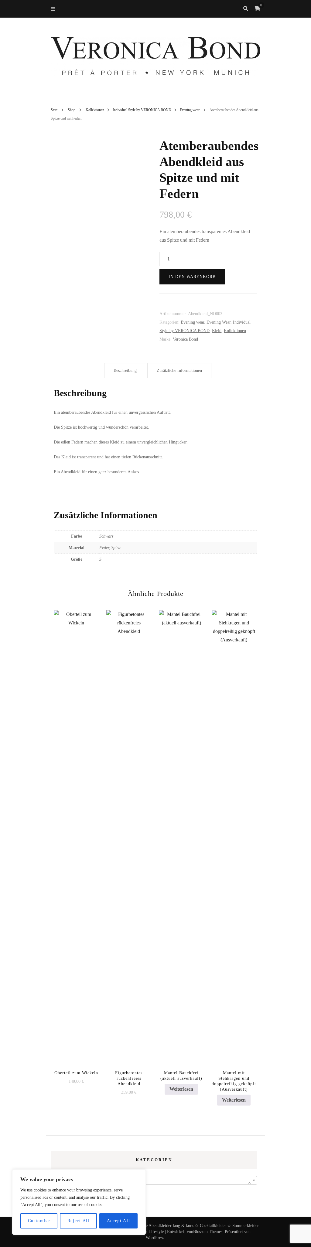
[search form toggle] (245, 8)
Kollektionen (235, 330)
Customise (39, 1220)
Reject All (78, 1220)
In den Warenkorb (192, 276)
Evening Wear (219, 322)
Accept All (118, 1220)
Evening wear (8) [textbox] (152, 1182)
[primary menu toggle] (54, 9)
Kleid (216, 330)
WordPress (155, 1237)
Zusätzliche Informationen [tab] (179, 370)
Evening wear (192, 322)
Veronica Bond (185, 339)
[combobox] (154, 1180)
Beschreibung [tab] (125, 370)
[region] (79, 1202)
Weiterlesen (181, 1089)
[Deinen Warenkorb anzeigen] (257, 9)
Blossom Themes (207, 1231)
